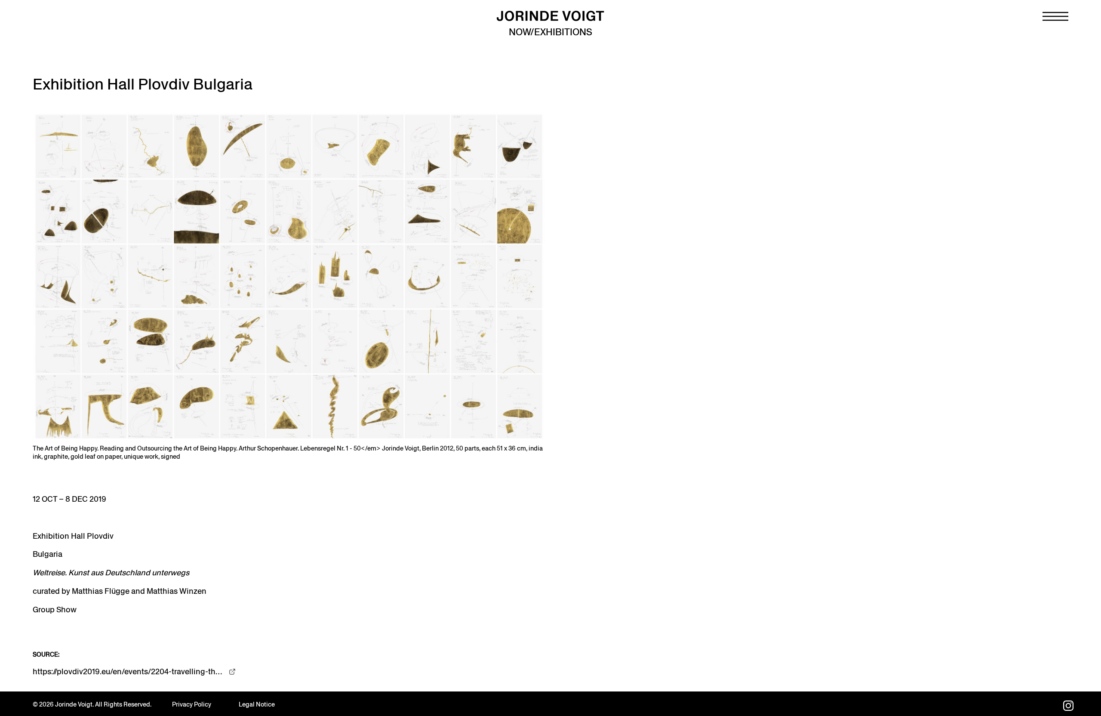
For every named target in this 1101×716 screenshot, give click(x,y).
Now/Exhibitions (550, 32)
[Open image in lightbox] (289, 276)
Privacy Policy (191, 704)
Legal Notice (257, 704)
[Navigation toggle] (1055, 16)
